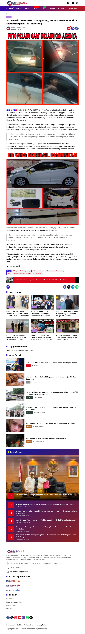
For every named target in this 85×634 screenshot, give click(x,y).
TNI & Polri (29, 397)
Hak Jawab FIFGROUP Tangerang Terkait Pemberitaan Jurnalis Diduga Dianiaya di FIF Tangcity (46, 536)
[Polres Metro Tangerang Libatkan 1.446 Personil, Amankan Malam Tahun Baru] (15, 410)
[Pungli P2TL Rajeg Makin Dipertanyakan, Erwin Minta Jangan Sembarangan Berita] (42, 326)
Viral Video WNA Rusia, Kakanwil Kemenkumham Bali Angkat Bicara (51, 363)
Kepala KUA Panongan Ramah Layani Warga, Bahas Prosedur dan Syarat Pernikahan (43, 528)
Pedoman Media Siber (14, 602)
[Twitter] (68, 287)
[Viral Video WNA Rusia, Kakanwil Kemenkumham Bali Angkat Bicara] (15, 364)
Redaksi (9, 608)
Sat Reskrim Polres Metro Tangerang (21, 273)
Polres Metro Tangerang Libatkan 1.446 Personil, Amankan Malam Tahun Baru (51, 408)
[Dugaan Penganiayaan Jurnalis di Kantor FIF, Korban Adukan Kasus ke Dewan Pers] (17, 302)
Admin (13, 27)
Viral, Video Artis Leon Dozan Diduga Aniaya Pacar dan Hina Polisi (50, 423)
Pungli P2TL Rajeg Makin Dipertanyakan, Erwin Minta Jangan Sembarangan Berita (42, 337)
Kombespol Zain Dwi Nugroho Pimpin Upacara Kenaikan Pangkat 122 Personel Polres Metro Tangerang (52, 393)
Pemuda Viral (38, 271)
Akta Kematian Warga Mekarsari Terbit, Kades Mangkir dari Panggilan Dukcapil (46, 520)
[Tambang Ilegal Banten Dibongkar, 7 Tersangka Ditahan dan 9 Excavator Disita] (42, 302)
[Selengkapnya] (42, 551)
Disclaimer (10, 599)
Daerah (29, 366)
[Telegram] (73, 287)
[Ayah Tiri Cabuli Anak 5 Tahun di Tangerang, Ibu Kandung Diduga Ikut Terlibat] (67, 302)
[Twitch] (23, 617)
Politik (28, 382)
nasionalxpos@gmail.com (19, 572)
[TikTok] (31, 617)
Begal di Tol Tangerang (22, 271)
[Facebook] (64, 287)
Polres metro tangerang (55, 271)
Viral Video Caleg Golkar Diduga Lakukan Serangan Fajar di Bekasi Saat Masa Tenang (51, 378)
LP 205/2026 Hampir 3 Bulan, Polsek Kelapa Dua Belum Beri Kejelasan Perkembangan (67, 337)
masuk (17, 350)
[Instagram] (15, 617)
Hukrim (9, 17)
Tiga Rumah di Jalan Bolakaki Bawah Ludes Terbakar (46, 439)
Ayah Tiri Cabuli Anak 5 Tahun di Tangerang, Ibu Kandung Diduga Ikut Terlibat (67, 314)
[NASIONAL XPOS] (19, 3)
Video (40, 273)
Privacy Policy (11, 605)
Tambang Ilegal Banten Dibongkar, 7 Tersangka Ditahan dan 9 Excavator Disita (40, 314)
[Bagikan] (77, 28)
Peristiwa (29, 426)
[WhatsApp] (77, 287)
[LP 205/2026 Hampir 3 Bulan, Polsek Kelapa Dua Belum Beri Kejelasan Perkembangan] (67, 326)
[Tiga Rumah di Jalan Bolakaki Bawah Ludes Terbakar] (15, 440)
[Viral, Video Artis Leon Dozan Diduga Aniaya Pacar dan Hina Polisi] (15, 425)
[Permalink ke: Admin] (8, 28)
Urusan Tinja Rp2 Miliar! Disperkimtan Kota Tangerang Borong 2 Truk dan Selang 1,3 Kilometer (46, 512)
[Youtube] (19, 617)
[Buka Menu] (73, 3)
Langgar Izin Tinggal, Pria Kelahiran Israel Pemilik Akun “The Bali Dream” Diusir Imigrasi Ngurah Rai (17, 337)
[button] (68, 3)
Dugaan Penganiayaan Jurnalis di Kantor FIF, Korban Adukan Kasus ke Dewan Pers (17, 314)
